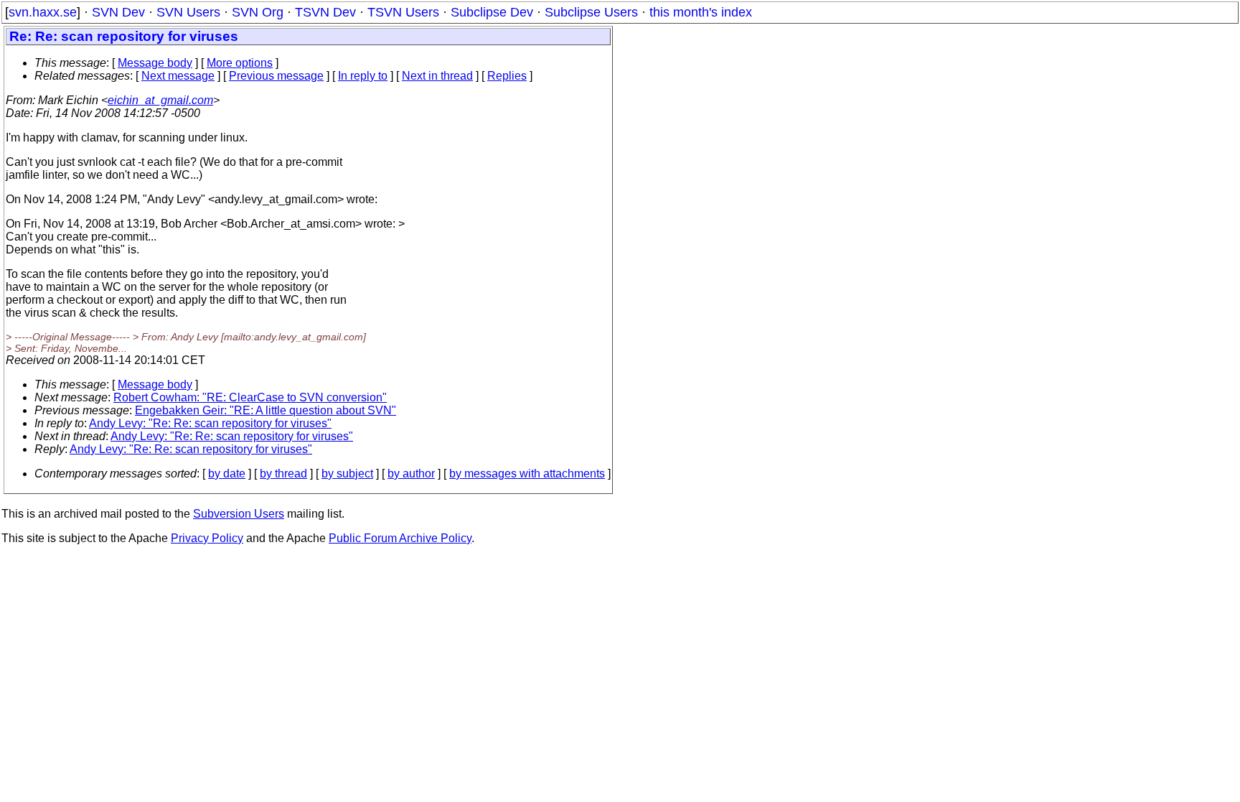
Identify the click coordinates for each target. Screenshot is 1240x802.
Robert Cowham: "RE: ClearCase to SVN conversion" (250, 397)
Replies (507, 76)
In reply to (363, 76)
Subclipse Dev (492, 12)
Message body (155, 63)
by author (411, 473)
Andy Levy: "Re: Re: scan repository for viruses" (210, 423)
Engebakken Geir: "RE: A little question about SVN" (265, 410)
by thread (283, 473)
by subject (347, 473)
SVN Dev (118, 12)
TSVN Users (403, 12)
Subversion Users (238, 514)
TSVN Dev (325, 12)
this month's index (700, 12)
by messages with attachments (527, 473)
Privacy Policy (207, 538)
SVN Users (188, 12)
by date (226, 473)
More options (240, 63)
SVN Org (257, 12)
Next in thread (437, 76)
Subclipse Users (591, 12)
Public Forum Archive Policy (400, 538)
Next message (178, 76)
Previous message (276, 76)
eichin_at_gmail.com (160, 100)
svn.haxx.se (43, 12)
